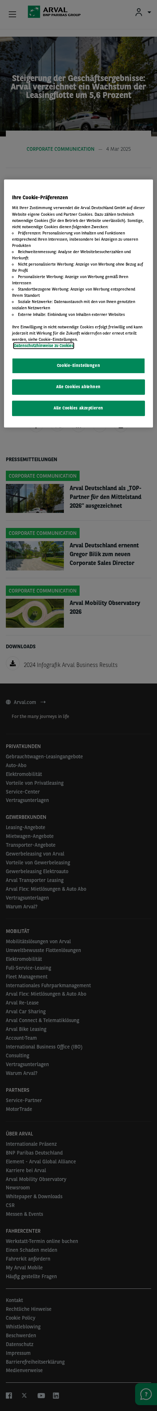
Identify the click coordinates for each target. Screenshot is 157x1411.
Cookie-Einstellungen (78, 365)
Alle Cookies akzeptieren (78, 408)
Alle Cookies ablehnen (78, 386)
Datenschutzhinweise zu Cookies (43, 345)
